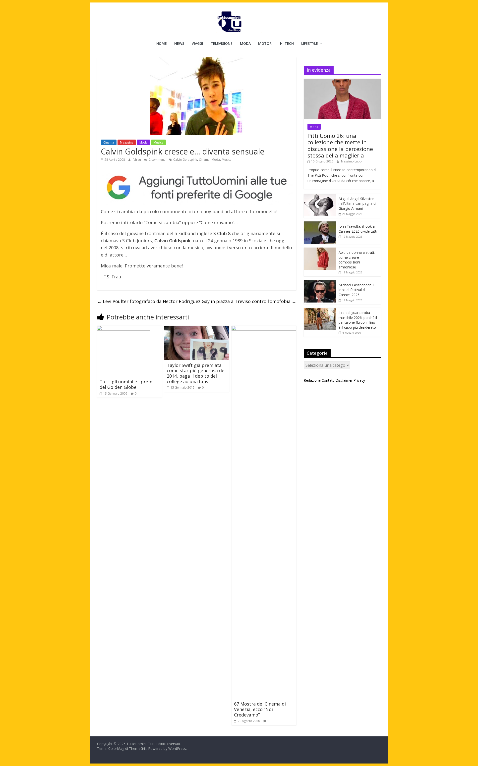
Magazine (126, 142)
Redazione (312, 380)
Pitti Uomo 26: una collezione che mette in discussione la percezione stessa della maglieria (340, 145)
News (179, 43)
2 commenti (157, 159)
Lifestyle (309, 43)
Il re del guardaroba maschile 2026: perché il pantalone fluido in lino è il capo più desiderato (358, 320)
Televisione (222, 43)
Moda (245, 43)
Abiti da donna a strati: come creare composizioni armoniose (357, 259)
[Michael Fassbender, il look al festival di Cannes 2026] (320, 282)
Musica (158, 142)
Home (161, 43)
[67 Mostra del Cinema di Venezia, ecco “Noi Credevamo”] (264, 328)
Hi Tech (287, 43)
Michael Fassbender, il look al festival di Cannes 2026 (356, 290)
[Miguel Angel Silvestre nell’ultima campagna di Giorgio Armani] (320, 196)
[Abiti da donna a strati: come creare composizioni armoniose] (320, 250)
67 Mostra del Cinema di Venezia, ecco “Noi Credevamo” (260, 709)
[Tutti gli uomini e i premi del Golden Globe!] (123, 328)
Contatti (328, 380)
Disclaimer (344, 380)
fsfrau (137, 159)
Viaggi (197, 43)
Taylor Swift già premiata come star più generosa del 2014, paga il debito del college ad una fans (196, 373)
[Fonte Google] (197, 188)
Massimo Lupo (351, 161)
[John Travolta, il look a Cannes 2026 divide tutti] (320, 224)
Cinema (108, 142)
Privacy (359, 380)
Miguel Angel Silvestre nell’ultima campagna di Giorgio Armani (357, 203)
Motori (265, 43)
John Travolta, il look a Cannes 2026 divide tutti (358, 229)
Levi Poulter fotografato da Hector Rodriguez (148, 301)
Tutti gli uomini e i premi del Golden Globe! (127, 384)
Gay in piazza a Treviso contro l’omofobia (249, 301)
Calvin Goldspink (185, 159)
